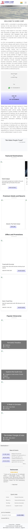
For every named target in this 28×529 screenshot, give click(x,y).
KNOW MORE (21, 270)
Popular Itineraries (19, 497)
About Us (8, 500)
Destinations (4, 445)
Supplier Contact (18, 505)
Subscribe (20, 515)
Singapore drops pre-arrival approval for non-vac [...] (18, 461)
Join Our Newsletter (5, 512)
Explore (13, 226)
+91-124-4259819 (14, 99)
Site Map (8, 503)
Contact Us (8, 505)
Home (7, 497)
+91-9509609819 (15, 87)
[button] (21, 2)
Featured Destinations (20, 500)
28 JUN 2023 (6, 457)
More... (24, 463)
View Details (12, 187)
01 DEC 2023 (6, 454)
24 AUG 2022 (6, 461)
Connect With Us (5, 518)
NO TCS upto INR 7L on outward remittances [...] (17, 457)
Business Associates (19, 503)
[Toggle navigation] (25, 2)
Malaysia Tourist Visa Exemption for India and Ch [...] (19, 454)
